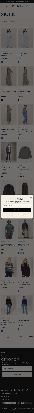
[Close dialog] (31, 196)
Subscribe (17, 209)
